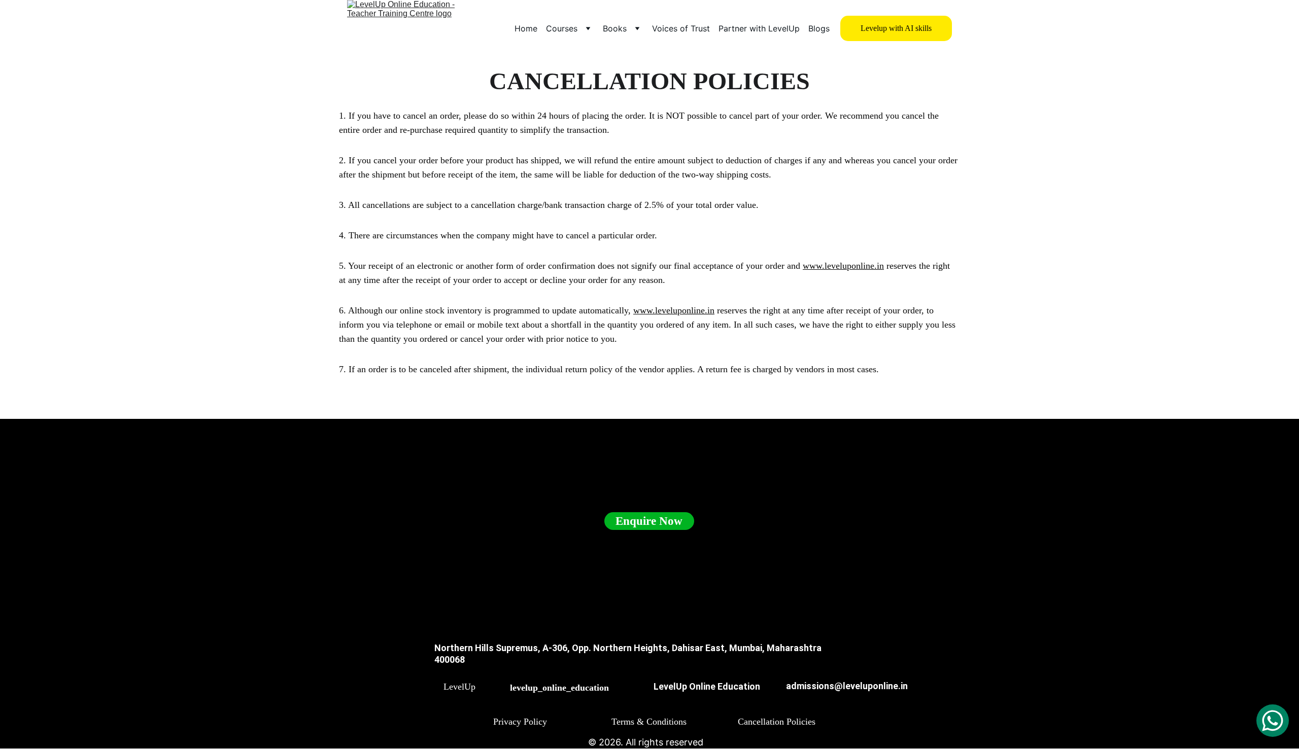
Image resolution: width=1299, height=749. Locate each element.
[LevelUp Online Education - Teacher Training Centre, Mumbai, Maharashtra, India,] (431, 692)
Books (615, 28)
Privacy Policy (520, 722)
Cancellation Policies (776, 722)
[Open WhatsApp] (1272, 720)
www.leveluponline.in (843, 266)
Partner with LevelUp (759, 28)
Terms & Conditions (649, 722)
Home (526, 28)
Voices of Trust (681, 28)
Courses (561, 28)
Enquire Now (649, 521)
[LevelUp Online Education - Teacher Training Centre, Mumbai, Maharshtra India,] (496, 694)
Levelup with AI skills (896, 28)
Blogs (819, 28)
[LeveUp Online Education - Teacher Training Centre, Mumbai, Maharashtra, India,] (638, 694)
